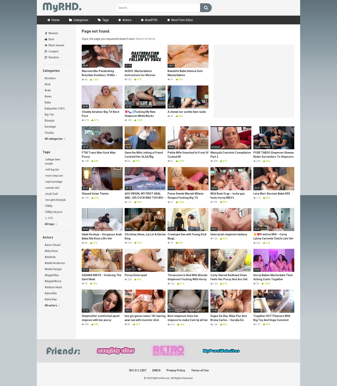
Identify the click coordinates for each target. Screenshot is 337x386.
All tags (50, 224)
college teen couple (52, 161)
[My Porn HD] (62, 8)
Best (51, 39)
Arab (48, 90)
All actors (51, 305)
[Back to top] (324, 374)
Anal (47, 84)
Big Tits (49, 114)
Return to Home (145, 38)
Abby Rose (51, 251)
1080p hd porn (53, 211)
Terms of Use (200, 370)
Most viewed (56, 45)
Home (55, 20)
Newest (53, 33)
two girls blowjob (55, 199)
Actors (126, 20)
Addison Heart (53, 287)
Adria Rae (51, 299)
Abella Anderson (55, 263)
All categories (54, 138)
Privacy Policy (176, 370)
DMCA (156, 370)
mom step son (54, 175)
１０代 (49, 218)
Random (53, 57)
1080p (48, 205)
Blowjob (49, 120)
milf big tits (52, 169)
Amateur (50, 78)
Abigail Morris (53, 281)
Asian (48, 96)
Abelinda (50, 257)
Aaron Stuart (53, 244)
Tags (105, 20)
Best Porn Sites (182, 20)
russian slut (52, 187)
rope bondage (53, 181)
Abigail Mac (52, 275)
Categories (80, 20)
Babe (48, 102)
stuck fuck (51, 193)
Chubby (49, 132)
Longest (53, 51)
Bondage (50, 126)
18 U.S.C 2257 (137, 370)
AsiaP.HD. (151, 20)
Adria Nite (51, 293)
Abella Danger (53, 269)
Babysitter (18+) (55, 108)
